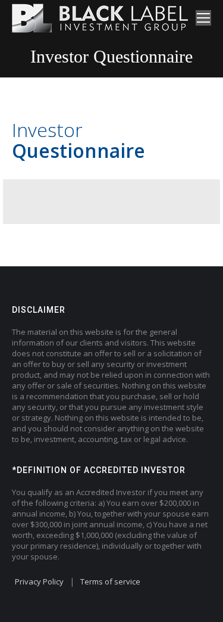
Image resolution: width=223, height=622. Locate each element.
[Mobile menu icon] (203, 18)
